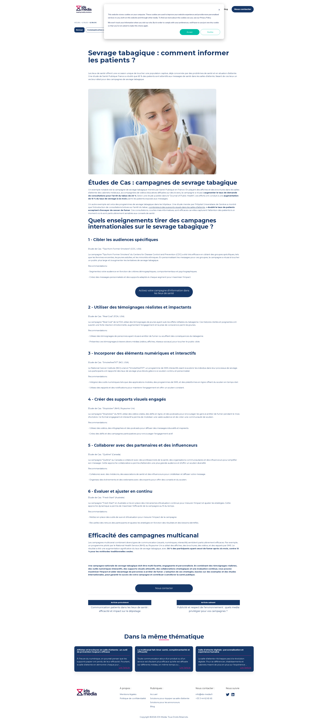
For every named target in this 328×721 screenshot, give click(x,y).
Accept (190, 32)
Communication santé (98, 30)
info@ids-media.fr (204, 694)
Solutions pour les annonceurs (165, 702)
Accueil (77, 22)
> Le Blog (84, 22)
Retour (79, 30)
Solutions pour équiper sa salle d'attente (169, 698)
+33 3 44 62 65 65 (204, 698)
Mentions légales (128, 694)
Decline (210, 32)
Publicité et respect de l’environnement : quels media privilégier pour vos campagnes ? (208, 609)
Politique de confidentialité (133, 698)
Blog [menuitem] (225, 9)
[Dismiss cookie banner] (219, 9)
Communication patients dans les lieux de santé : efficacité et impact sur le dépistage (120, 609)
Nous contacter (242, 9)
